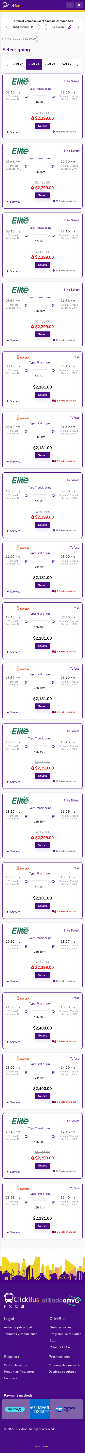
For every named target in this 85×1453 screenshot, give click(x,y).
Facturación (12, 1378)
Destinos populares (62, 1372)
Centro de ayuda (15, 1365)
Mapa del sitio (60, 1347)
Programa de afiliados (65, 1334)
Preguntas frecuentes (19, 1372)
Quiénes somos (60, 1327)
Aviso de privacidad (18, 1327)
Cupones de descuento (65, 1365)
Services (15, 132)
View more (40, 1446)
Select (42, 126)
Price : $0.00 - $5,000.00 (20, 39)
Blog (53, 1340)
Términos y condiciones (20, 1334)
